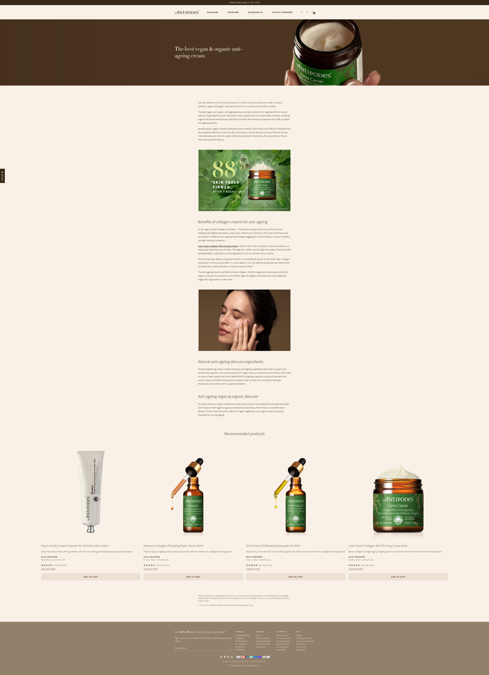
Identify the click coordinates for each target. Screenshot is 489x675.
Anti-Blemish (239, 647)
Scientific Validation (283, 644)
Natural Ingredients (283, 641)
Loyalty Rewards (282, 635)
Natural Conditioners (263, 641)
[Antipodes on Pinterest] (225, 657)
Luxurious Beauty (282, 647)
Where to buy (301, 644)
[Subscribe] (231, 648)
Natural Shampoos (262, 638)
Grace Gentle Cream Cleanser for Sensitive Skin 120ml (74, 546)
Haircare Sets (260, 647)
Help (298, 632)
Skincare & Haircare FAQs (305, 641)
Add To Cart (91, 577)
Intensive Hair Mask (263, 644)
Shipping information (303, 638)
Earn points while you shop (244, 3)
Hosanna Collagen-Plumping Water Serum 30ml (173, 546)
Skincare (239, 632)
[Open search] (302, 12)
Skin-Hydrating (240, 644)
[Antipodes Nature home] (187, 12)
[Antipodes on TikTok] (221, 657)
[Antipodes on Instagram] (228, 657)
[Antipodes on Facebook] (232, 657)
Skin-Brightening (241, 641)
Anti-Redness (240, 650)
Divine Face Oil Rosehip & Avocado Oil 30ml (273, 546)
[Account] (307, 12)
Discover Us (281, 632)
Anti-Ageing (239, 638)
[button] (6, 668)
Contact (299, 635)
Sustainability (281, 650)
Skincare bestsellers (242, 635)
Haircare (260, 632)
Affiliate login (300, 650)
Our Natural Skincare (283, 638)
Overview (259, 635)
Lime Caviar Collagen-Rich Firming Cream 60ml (378, 546)
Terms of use (300, 647)
